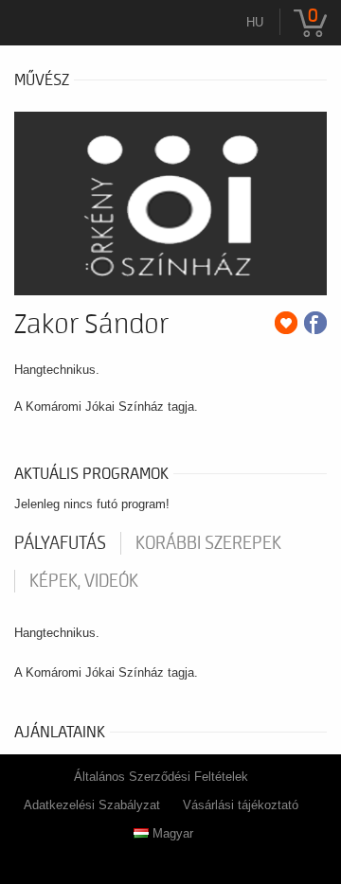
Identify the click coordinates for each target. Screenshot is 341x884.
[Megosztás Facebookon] (315, 322)
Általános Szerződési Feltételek (161, 776)
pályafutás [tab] (60, 543)
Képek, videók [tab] (83, 581)
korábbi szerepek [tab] (208, 543)
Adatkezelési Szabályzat (92, 805)
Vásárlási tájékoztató (240, 805)
